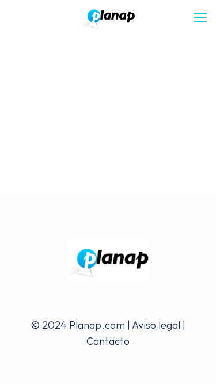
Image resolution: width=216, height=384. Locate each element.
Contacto (108, 341)
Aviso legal (156, 325)
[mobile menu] (200, 17)
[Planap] (108, 17)
